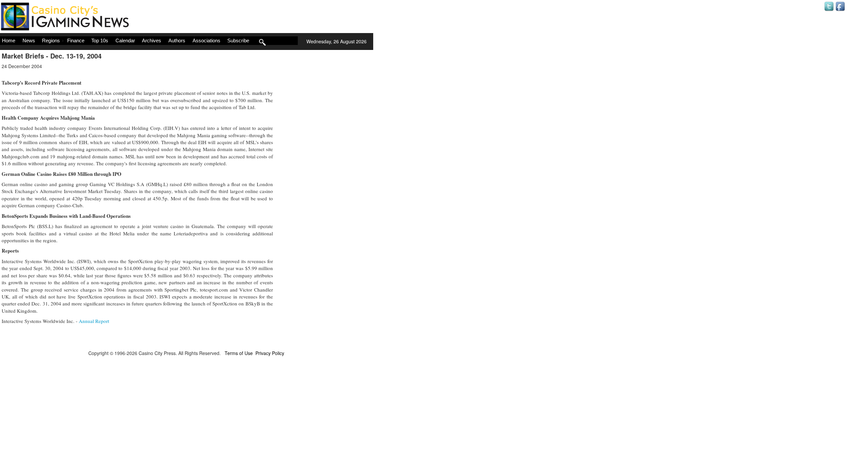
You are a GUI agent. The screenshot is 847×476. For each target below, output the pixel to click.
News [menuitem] (28, 40)
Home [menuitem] (8, 40)
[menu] (149, 40)
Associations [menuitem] (206, 40)
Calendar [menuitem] (125, 40)
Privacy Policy (269, 353)
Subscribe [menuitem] (238, 40)
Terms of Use (239, 353)
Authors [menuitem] (176, 40)
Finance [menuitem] (75, 40)
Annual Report (94, 321)
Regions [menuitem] (51, 40)
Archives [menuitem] (151, 40)
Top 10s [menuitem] (99, 40)
